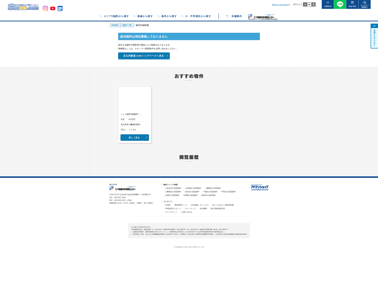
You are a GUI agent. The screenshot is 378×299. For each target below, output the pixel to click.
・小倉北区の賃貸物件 (172, 188)
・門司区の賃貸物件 (228, 192)
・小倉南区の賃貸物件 (192, 188)
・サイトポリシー (170, 212)
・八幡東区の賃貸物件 (212, 188)
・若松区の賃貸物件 (191, 192)
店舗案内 (237, 16)
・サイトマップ (189, 208)
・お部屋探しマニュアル (199, 205)
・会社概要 (202, 208)
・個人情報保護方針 (217, 208)
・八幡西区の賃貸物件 (172, 192)
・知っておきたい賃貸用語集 (222, 205)
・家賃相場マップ (180, 205)
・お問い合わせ (186, 212)
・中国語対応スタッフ (172, 208)
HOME (114, 25)
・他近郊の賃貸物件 (208, 195)
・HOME (167, 205)
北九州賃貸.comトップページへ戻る (143, 55)
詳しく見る (134, 137)
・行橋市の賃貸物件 (171, 195)
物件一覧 (127, 25)
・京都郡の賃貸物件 (190, 195)
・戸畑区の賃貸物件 (209, 192)
